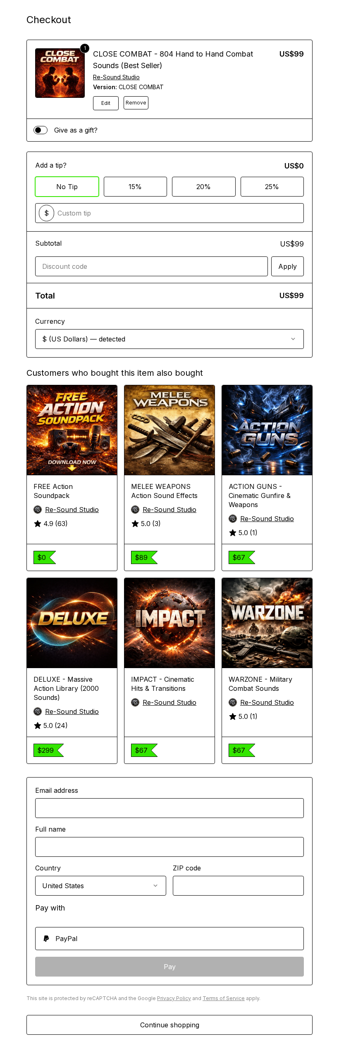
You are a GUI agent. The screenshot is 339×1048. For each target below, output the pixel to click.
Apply (287, 266)
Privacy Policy (174, 998)
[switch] (40, 130)
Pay (170, 967)
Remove (136, 103)
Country (48, 868)
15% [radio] (135, 187)
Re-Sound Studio (116, 77)
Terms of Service (224, 998)
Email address (56, 790)
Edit (105, 103)
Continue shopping (169, 1025)
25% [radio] (272, 187)
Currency (50, 321)
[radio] (169, 938)
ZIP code (187, 868)
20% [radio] (203, 187)
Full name (50, 829)
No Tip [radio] (67, 187)
